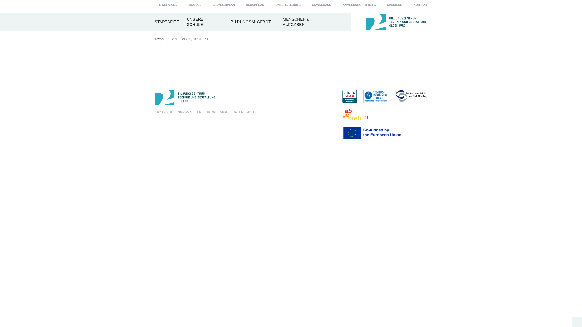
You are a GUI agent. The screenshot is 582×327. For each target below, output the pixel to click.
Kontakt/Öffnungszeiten (178, 112)
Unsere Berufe (288, 5)
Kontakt (420, 5)
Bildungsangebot (251, 22)
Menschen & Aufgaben (296, 22)
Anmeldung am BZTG (359, 5)
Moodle (194, 5)
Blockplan (255, 5)
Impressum (217, 112)
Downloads (321, 5)
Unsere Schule (195, 22)
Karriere (394, 5)
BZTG (159, 39)
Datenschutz (245, 112)
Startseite (167, 22)
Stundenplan (224, 5)
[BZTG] (244, 97)
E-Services (168, 5)
